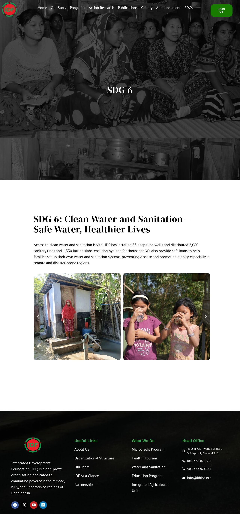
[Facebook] (15, 505)
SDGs (188, 7)
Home (42, 7)
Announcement (168, 7)
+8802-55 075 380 (199, 461)
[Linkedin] (43, 505)
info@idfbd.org (199, 477)
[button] (38, 316)
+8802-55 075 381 (199, 469)
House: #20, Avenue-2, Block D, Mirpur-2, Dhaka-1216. (205, 451)
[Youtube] (34, 505)
